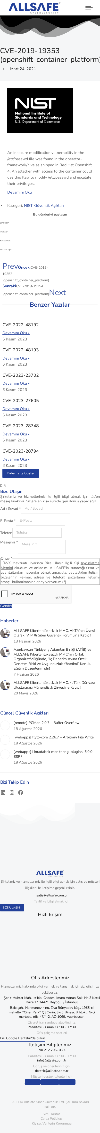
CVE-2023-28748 (20, 426)
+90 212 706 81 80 (51, 1050)
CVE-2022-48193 (20, 350)
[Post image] (5, 633)
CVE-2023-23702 (20, 375)
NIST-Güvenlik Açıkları (44, 205)
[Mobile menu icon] (88, 7)
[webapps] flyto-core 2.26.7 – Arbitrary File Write (54, 737)
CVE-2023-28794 (20, 451)
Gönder (6, 606)
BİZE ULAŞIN (11, 907)
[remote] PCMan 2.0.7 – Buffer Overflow (47, 723)
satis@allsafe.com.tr (51, 895)
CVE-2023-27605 (20, 401)
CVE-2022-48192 (20, 325)
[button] (50, 224)
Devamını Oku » (16, 333)
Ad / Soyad (10, 508)
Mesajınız (9, 542)
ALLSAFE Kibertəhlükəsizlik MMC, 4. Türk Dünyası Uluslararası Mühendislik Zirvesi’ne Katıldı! (54, 685)
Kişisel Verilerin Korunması (52, 1123)
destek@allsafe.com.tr (51, 1070)
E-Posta (8, 520)
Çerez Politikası (52, 1118)
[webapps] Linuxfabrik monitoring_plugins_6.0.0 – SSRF (54, 754)
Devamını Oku (19, 192)
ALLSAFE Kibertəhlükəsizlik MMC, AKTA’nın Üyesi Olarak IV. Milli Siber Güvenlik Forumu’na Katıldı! (54, 633)
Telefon (6, 532)
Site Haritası (52, 1114)
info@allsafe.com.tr (52, 1060)
